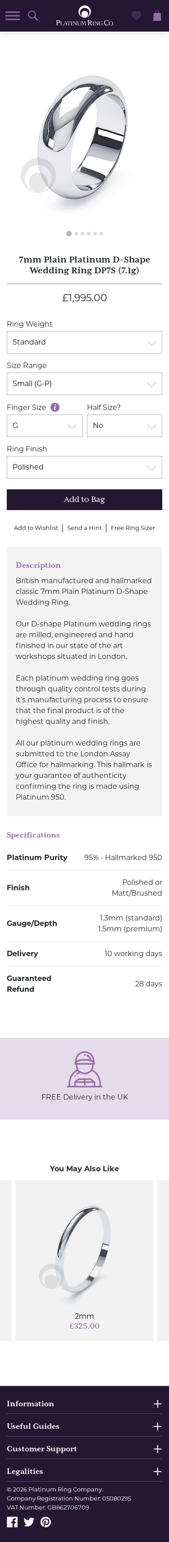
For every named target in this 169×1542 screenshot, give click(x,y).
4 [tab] (89, 233)
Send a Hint (84, 527)
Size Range (27, 365)
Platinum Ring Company (65, 1489)
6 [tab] (101, 233)
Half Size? (104, 407)
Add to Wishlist (36, 527)
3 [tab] (82, 233)
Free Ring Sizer (133, 527)
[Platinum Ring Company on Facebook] (12, 1521)
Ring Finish (27, 449)
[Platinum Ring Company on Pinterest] (45, 1521)
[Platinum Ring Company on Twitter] (29, 1521)
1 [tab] (69, 233)
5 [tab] (95, 233)
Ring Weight (30, 324)
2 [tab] (76, 233)
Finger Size (27, 407)
